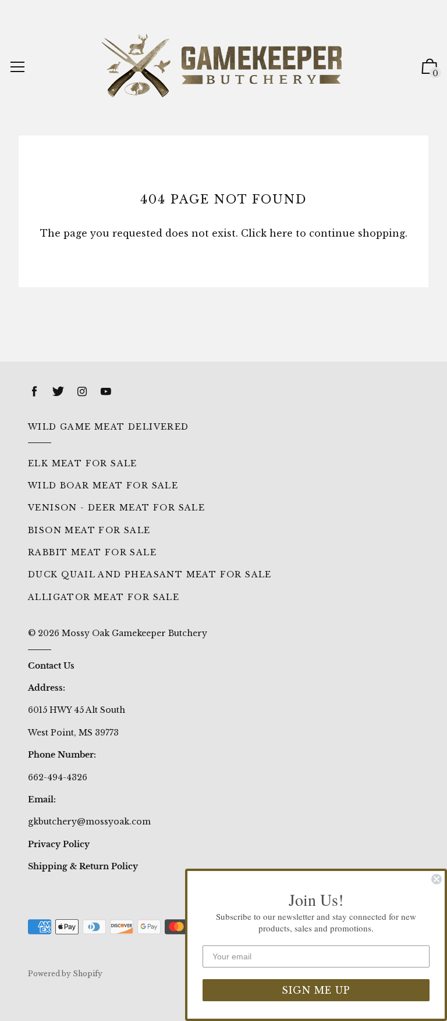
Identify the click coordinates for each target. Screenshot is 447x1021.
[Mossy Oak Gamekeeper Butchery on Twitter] (58, 391)
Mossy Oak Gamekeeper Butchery (134, 633)
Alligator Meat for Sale (103, 597)
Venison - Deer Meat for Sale (116, 507)
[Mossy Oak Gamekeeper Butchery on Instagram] (82, 391)
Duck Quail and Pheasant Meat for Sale (150, 574)
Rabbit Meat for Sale (92, 552)
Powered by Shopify (65, 973)
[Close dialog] (436, 879)
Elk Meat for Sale (82, 463)
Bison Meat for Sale (89, 530)
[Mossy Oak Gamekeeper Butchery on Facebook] (34, 391)
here (281, 233)
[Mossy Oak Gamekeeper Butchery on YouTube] (106, 391)
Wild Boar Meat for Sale (103, 485)
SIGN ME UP (316, 990)
